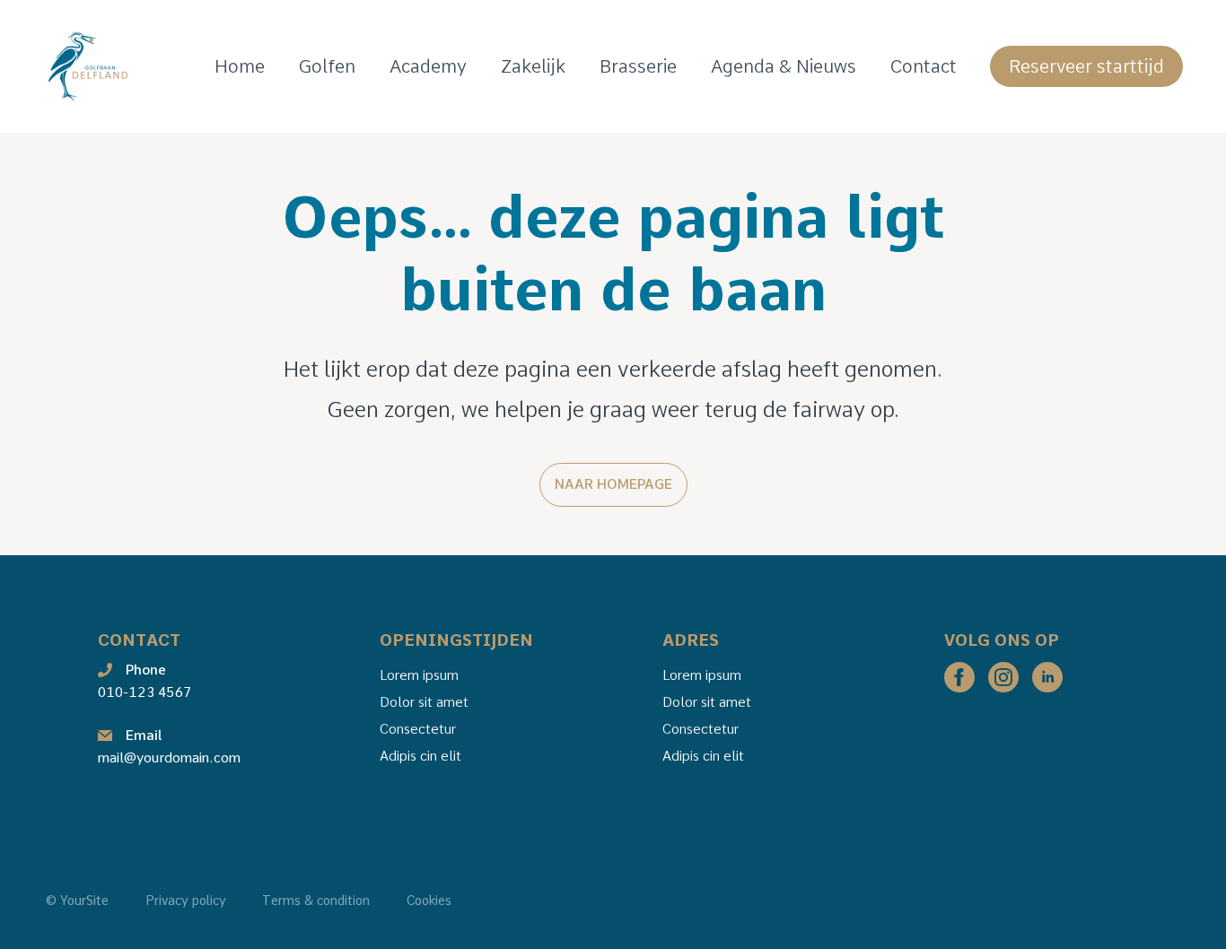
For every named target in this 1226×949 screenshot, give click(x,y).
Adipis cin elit (420, 756)
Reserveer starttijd (1086, 66)
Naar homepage (613, 484)
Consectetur (418, 729)
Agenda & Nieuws (783, 66)
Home (240, 66)
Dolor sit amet (424, 702)
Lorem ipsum (419, 675)
